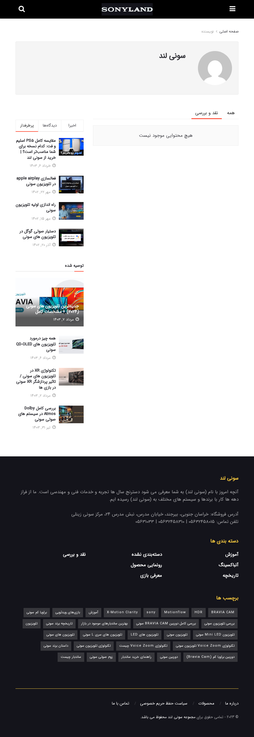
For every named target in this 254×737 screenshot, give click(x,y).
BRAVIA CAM (222, 612)
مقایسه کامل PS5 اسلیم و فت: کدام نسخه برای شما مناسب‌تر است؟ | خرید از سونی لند (36, 149)
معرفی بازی (151, 575)
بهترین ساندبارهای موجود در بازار (104, 623)
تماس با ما (120, 703)
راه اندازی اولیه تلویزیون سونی (36, 207)
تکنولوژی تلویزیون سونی (94, 646)
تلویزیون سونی (177, 634)
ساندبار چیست (71, 657)
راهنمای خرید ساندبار (136, 657)
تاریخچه (231, 575)
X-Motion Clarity (122, 612)
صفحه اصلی (229, 31)
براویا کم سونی (37, 612)
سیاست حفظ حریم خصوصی (163, 703)
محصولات (206, 703)
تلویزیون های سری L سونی (102, 634)
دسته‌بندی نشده (147, 554)
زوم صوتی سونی (101, 657)
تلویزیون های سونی (60, 634)
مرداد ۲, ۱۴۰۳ (41, 396)
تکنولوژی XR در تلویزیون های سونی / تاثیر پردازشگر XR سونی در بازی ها (36, 379)
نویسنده (207, 31)
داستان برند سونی (56, 646)
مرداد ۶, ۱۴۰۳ (41, 358)
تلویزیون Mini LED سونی (215, 634)
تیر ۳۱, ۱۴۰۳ (42, 427)
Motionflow (175, 612)
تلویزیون (31, 623)
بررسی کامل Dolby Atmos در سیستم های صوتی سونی (37, 414)
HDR (199, 612)
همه (231, 113)
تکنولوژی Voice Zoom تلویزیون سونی (205, 646)
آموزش (232, 554)
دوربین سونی (169, 657)
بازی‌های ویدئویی (67, 612)
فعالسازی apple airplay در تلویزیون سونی (36, 181)
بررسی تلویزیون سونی (219, 623)
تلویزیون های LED (144, 634)
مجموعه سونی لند (181, 717)
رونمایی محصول (146, 565)
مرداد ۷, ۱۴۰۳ (64, 319)
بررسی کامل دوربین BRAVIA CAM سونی (166, 623)
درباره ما (232, 703)
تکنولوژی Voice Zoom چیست (143, 646)
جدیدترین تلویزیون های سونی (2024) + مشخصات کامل (52, 309)
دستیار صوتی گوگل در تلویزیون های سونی (38, 234)
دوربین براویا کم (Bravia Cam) (210, 657)
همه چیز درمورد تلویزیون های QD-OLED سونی (36, 344)
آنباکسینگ (229, 565)
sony (151, 612)
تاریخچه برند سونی (59, 623)
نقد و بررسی (206, 113)
